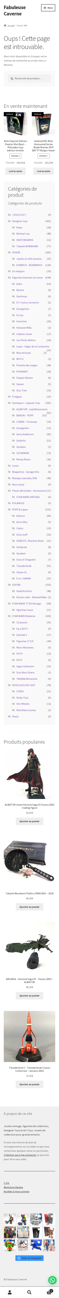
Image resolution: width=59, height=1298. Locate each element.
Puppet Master (24, 377)
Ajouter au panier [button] (29, 821)
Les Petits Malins (26, 340)
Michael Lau (23, 233)
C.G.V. (6, 1183)
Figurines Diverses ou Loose (27, 277)
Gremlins (21, 321)
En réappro (18, 271)
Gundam (21, 446)
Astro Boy (21, 522)
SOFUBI (16, 584)
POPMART (22, 371)
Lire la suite (15, 171)
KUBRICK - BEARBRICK (29, 265)
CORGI (20, 691)
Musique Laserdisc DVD (24, 478)
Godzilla (21, 440)
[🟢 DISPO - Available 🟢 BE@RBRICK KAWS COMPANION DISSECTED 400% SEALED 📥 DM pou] (36, 1232)
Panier (45, 1289)
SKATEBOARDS (24, 239)
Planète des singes (26, 365)
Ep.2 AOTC (22, 628)
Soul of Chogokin (26, 559)
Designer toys (20, 221)
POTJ (19, 660)
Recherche (29, 1292)
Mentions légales (13, 1187)
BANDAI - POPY (24, 415)
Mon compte (10, 1292)
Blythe (20, 290)
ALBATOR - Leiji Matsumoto (32, 409)
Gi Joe (19, 315)
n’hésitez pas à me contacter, (20, 1155)
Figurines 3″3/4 (24, 641)
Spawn (20, 384)
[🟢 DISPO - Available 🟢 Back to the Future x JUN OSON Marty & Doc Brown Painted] (49, 1245)
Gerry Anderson (25, 434)
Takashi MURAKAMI (27, 246)
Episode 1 (21, 634)
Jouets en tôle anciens (29, 258)
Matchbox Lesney (26, 710)
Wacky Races (23, 459)
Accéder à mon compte (16, 1191)
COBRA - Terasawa (26, 421)
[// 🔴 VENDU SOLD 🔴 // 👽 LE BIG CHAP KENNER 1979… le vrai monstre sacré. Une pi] (49, 1219)
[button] (52, 1280)
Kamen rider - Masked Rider (31, 597)
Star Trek (21, 390)
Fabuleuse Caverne (15, 10)
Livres (15, 465)
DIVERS (16, 252)
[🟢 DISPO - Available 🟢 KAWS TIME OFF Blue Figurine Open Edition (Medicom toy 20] (36, 1245)
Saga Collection (25, 666)
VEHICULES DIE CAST (24, 685)
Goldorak (21, 547)
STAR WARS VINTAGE (28, 497)
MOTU (19, 359)
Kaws (19, 227)
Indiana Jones (24, 334)
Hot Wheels (23, 703)
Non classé (18, 484)
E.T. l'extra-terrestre (27, 302)
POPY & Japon (20, 509)
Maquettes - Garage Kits (25, 471)
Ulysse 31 (21, 572)
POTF (19, 653)
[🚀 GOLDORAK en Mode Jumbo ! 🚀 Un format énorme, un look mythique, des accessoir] (10, 1232)
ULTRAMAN (22, 453)
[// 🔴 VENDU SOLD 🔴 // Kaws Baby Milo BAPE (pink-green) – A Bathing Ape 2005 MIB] (10, 1245)
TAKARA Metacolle (26, 678)
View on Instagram (31, 1258)
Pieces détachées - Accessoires (29, 490)
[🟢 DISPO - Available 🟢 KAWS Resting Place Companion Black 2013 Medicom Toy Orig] (23, 1219)
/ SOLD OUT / (19, 214)
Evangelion (22, 308)
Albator (20, 515)
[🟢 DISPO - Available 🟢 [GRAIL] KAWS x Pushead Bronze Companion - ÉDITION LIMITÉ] (49, 1232)
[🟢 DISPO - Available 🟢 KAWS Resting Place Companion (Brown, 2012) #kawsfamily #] (10, 1219)
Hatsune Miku (24, 327)
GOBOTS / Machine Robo (30, 540)
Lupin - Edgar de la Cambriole (32, 346)
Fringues (17, 396)
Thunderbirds (23, 565)
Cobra (19, 528)
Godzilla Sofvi (24, 591)
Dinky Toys (22, 697)
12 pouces (21, 622)
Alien (19, 283)
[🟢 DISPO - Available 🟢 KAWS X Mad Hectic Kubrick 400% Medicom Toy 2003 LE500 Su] (36, 1219)
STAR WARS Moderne (23, 616)
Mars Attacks (23, 352)
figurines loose (24, 609)
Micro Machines (25, 647)
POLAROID (18, 503)
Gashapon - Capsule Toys (26, 402)
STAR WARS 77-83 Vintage (26, 603)
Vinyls (15, 716)
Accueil (11, 25)
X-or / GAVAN (23, 578)
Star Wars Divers (25, 672)
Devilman (21, 296)
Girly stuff (21, 534)
